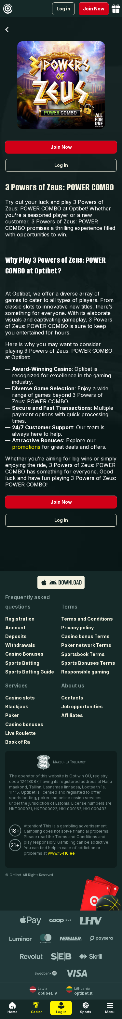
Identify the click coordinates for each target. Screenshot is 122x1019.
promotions (26, 447)
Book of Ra (17, 742)
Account (15, 627)
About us (72, 685)
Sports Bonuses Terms (88, 663)
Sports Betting (22, 663)
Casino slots (20, 697)
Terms (69, 606)
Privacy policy (77, 627)
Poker (12, 715)
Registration (19, 619)
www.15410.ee (61, 853)
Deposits (16, 636)
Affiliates (72, 715)
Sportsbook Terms (83, 654)
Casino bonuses (24, 724)
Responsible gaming (85, 671)
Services (16, 685)
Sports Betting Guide (29, 671)
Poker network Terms (86, 645)
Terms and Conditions (87, 619)
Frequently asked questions (27, 602)
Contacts (72, 697)
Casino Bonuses (24, 654)
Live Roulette (20, 733)
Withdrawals (20, 645)
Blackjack (16, 706)
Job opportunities (82, 706)
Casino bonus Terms (85, 636)
